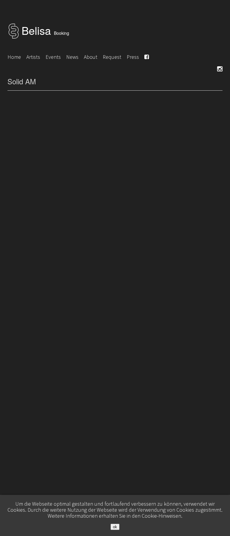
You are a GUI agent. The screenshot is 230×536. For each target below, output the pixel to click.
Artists (33, 56)
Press (133, 56)
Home (14, 56)
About (90, 56)
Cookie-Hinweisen (161, 515)
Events (53, 56)
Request (112, 56)
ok (115, 527)
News (72, 56)
